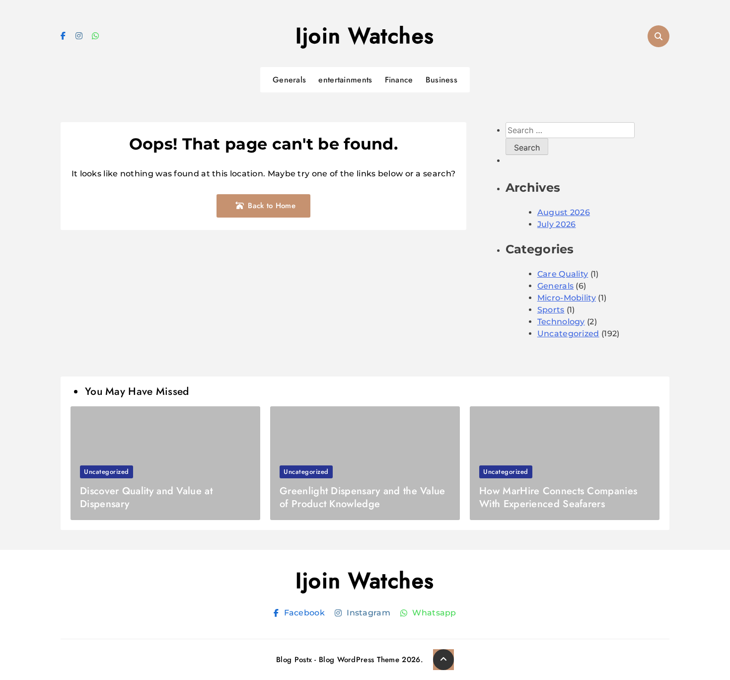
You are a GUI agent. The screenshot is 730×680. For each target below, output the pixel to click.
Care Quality (562, 274)
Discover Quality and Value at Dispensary (146, 497)
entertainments (345, 79)
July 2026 (556, 224)
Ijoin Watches (365, 36)
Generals (289, 79)
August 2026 (563, 212)
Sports (551, 309)
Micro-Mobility (566, 297)
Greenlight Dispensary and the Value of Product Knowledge (362, 497)
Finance (399, 79)
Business (441, 79)
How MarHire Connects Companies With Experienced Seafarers (558, 497)
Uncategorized (568, 333)
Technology (561, 321)
